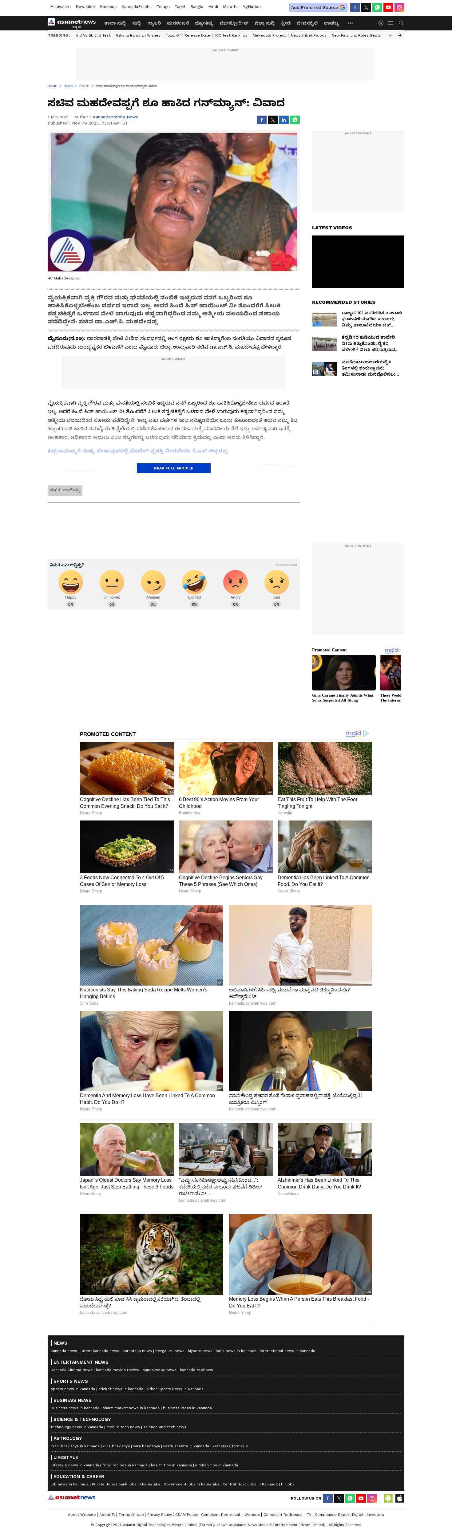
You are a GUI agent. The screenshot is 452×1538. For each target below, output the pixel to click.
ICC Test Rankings (231, 35)
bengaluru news (169, 1351)
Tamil (180, 6)
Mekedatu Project (269, 35)
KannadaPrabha (136, 6)
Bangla (196, 6)
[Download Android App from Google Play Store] (388, 1498)
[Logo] (74, 23)
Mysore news (200, 1351)
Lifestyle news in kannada (75, 1465)
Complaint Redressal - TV (287, 1514)
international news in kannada (287, 1351)
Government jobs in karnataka (191, 1484)
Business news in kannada (75, 1408)
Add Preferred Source (314, 7)
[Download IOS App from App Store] (399, 1498)
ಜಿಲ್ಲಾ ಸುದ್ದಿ (265, 23)
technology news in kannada (77, 1427)
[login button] (383, 23)
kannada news (64, 1351)
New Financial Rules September (361, 35)
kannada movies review (117, 1370)
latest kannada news (100, 1351)
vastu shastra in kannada (186, 1446)
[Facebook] (355, 7)
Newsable (85, 6)
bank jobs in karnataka (139, 1484)
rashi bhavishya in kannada (75, 1446)
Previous (390, 35)
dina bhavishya (116, 1446)
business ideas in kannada (187, 1408)
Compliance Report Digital (339, 1514)
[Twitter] (366, 7)
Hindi (213, 6)
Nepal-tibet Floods (309, 35)
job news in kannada (70, 1484)
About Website (82, 1514)
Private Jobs (103, 1484)
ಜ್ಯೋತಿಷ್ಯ (204, 23)
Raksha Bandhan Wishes (138, 35)
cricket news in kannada (120, 1389)
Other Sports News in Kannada (175, 1389)
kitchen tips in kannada (216, 1465)
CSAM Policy (186, 1514)
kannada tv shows (196, 1370)
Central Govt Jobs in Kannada (250, 1484)
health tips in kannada (171, 1465)
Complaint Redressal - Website (230, 1514)
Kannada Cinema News (72, 1370)
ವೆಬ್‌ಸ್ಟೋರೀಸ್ (234, 23)
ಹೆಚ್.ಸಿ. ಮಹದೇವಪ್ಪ (65, 490)
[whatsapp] (377, 7)
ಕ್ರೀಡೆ (286, 23)
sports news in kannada (73, 1389)
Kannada (108, 6)
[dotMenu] (350, 23)
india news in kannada (236, 1351)
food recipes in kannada (125, 1465)
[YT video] (388, 7)
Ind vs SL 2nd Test (93, 35)
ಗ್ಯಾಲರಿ (154, 23)
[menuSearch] (401, 23)
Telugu (163, 6)
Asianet (71, 1497)
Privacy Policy (159, 1514)
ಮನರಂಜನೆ (178, 23)
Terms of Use (131, 1514)
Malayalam (60, 6)
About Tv (107, 1514)
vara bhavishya (146, 1446)
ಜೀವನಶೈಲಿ (307, 23)
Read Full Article (173, 468)
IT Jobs (288, 1484)
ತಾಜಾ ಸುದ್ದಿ (115, 23)
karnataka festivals (230, 1446)
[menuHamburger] (391, 23)
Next (399, 35)
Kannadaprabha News (115, 116)
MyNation (251, 6)
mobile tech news (123, 1427)
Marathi (230, 6)
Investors (375, 1514)
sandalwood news (159, 1370)
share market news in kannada (131, 1408)
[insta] (399, 7)
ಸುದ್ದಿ (136, 23)
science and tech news (164, 1427)
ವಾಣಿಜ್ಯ (331, 23)
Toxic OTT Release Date (188, 35)
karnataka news (137, 1351)
